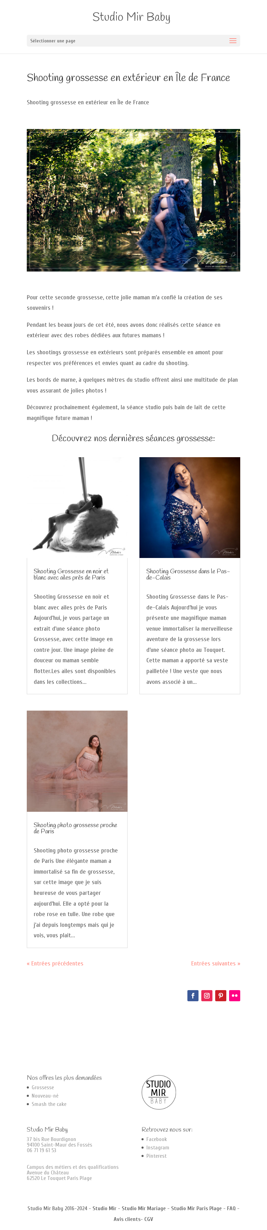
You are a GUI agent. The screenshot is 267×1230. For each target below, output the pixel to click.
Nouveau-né (45, 1096)
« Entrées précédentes (55, 963)
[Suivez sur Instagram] (206, 995)
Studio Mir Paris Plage (196, 1208)
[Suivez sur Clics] (234, 995)
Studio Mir (104, 1208)
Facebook (156, 1139)
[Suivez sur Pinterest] (220, 995)
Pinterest (156, 1156)
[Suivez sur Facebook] (193, 995)
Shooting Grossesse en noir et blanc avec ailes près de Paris (71, 574)
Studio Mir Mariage (144, 1208)
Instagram (157, 1147)
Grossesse (43, 1087)
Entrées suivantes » (215, 963)
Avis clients (127, 1219)
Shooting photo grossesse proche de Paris (75, 828)
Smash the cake (49, 1104)
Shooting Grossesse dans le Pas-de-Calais (188, 574)
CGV (148, 1219)
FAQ (231, 1208)
